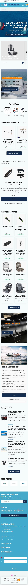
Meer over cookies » (14, 582)
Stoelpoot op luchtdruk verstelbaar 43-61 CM (20, 252)
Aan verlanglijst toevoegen (13, 203)
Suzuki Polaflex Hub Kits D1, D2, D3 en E (20, 228)
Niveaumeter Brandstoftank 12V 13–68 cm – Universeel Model (8, 142)
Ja (18, 580)
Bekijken (13, 199)
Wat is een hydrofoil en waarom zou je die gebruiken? (16, 413)
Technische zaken (14, 400)
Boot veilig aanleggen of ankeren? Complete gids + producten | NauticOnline (17, 428)
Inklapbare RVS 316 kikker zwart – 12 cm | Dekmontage (7, 252)
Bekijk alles (13, 307)
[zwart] (19, 137)
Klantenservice (14, 515)
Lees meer (10, 424)
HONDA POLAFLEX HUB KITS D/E (7, 227)
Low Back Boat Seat (7, 275)
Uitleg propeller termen (16, 458)
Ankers (14, 395)
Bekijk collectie (13, 153)
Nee (22, 580)
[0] (26, 4)
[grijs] (17, 137)
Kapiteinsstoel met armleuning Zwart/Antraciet (20, 297)
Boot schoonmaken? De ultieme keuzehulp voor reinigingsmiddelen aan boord (16, 444)
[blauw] (18, 137)
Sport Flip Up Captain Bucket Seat (7, 297)
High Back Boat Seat (21, 275)
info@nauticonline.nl (9, 536)
